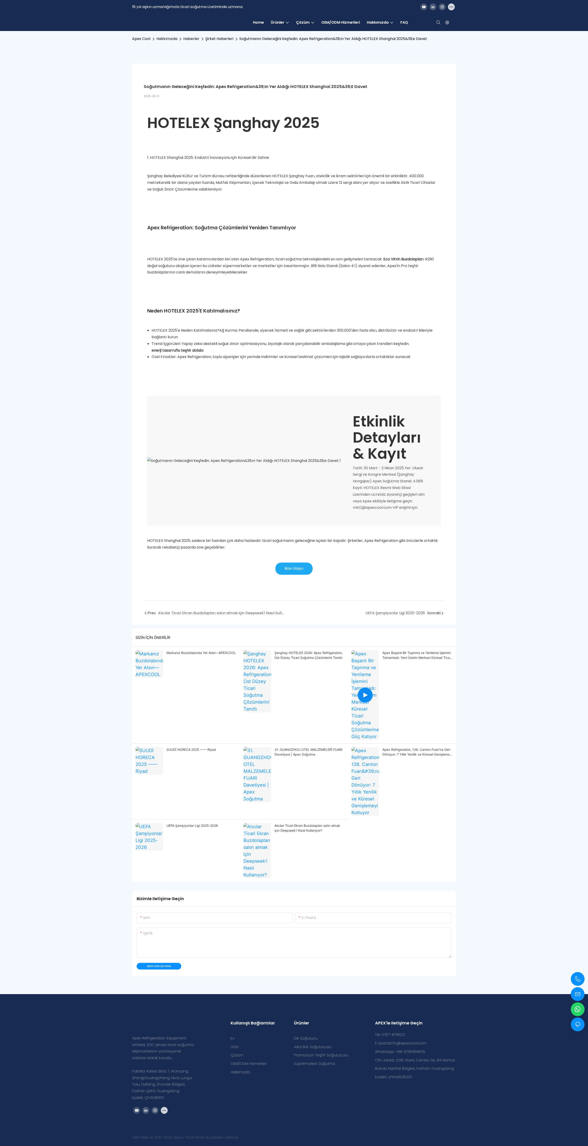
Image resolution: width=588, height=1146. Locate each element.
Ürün (235, 1046)
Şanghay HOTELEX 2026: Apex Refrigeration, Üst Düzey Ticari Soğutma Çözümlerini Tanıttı (308, 655)
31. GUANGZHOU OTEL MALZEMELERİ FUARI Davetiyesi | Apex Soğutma (308, 752)
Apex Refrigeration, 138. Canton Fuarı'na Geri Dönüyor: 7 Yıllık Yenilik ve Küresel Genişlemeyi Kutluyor (417, 752)
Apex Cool (141, 38)
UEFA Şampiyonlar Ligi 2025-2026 (192, 826)
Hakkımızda (166, 38)
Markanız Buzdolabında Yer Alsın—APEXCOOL (201, 653)
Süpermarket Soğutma (314, 1063)
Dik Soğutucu (306, 1038)
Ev (233, 1038)
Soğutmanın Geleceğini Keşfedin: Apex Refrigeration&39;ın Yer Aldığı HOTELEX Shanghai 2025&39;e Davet (333, 38)
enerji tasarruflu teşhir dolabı (178, 350)
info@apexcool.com (408, 1043)
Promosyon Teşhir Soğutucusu (321, 1055)
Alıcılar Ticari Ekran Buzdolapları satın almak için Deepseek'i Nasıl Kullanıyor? (307, 828)
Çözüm (237, 1055)
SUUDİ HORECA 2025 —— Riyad (191, 749)
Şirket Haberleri (219, 38)
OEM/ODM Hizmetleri (248, 1063)
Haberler (191, 38)
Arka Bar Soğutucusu (312, 1046)
